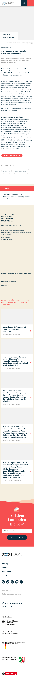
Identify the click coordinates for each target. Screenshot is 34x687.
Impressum (6, 590)
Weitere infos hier (10, 155)
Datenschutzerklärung (11, 594)
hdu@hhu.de (5, 285)
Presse (4, 575)
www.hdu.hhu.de (6, 239)
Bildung (5, 564)
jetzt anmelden (17, 537)
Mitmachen (6, 571)
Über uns (5, 568)
